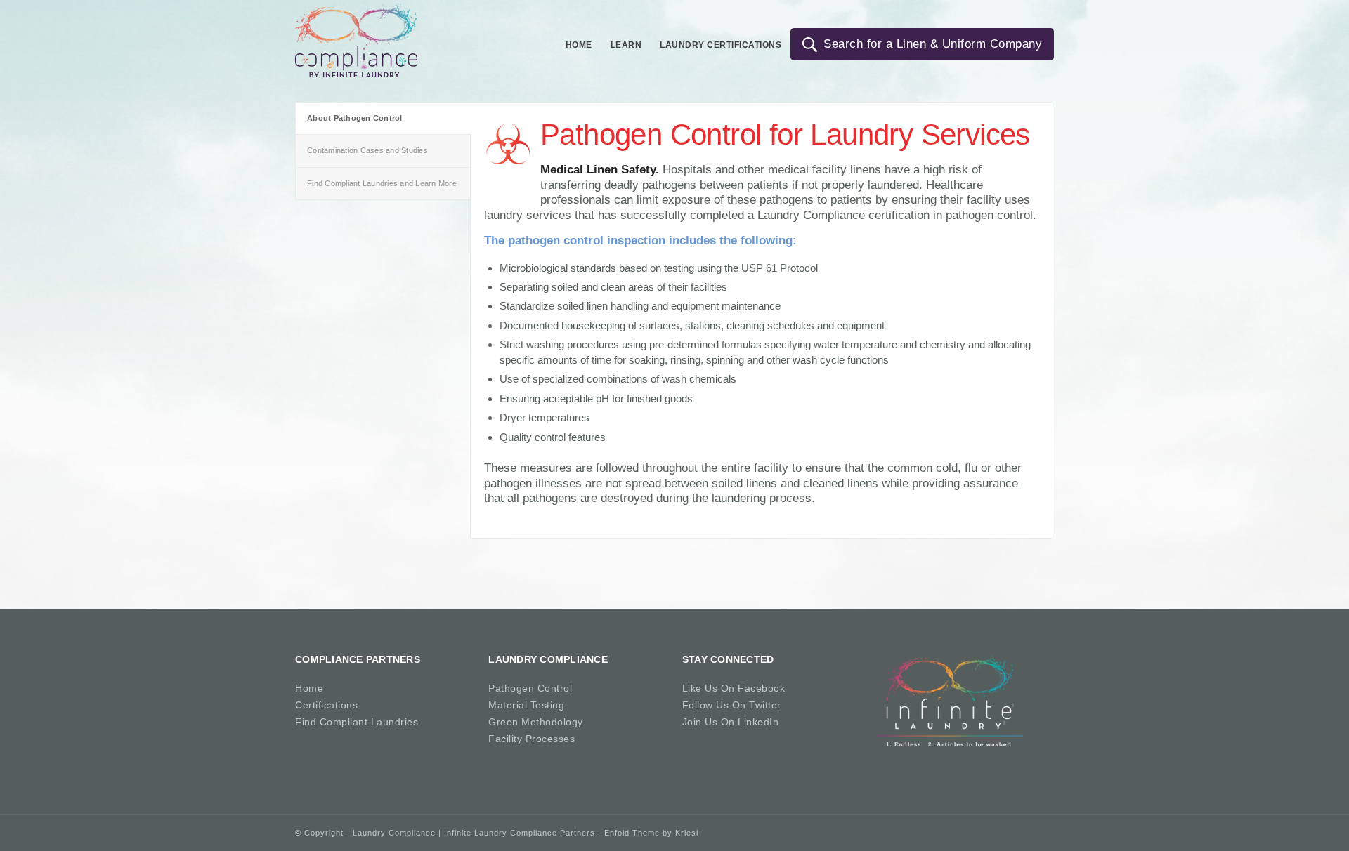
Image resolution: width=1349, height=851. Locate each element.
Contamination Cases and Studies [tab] (367, 150)
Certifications (326, 705)
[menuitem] (578, 40)
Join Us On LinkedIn (730, 721)
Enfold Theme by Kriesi (651, 833)
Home (309, 688)
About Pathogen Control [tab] (355, 118)
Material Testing (526, 705)
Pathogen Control (530, 688)
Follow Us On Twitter (731, 705)
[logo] (356, 40)
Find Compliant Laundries (356, 721)
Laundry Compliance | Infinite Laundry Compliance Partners (474, 833)
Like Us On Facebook (734, 688)
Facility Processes (531, 738)
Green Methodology (535, 721)
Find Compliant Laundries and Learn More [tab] (382, 183)
